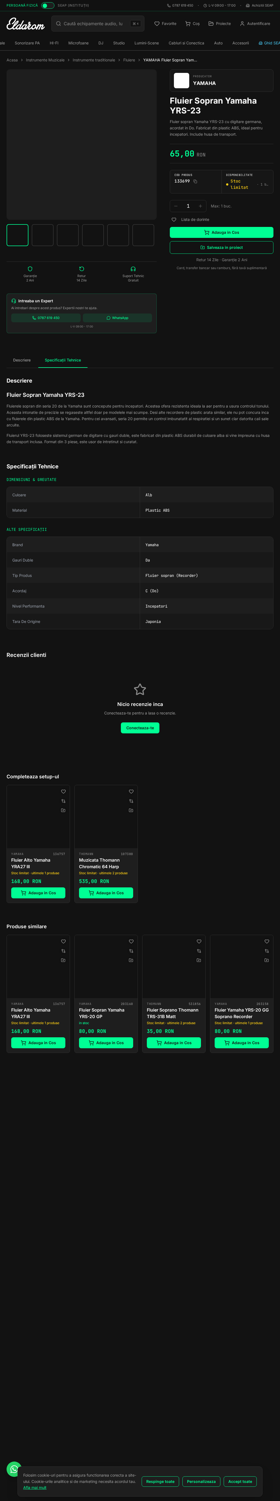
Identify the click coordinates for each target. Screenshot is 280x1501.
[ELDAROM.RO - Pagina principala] (26, 24)
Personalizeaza (201, 1481)
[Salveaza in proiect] (63, 810)
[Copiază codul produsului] (195, 181)
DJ (100, 43)
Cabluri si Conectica (186, 43)
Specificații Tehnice (63, 360)
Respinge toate (160, 1481)
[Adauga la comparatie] (63, 801)
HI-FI (54, 43)
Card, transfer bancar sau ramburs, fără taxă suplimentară (222, 268)
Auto (218, 43)
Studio (119, 43)
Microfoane (78, 43)
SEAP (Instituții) (73, 5)
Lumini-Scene (147, 43)
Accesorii (240, 43)
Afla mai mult (34, 1487)
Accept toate (240, 1481)
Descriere (22, 360)
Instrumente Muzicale (45, 60)
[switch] (47, 5)
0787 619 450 (182, 5)
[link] (38, 844)
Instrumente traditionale (94, 60)
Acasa (12, 60)
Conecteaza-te (140, 727)
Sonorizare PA (27, 43)
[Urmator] (273, 995)
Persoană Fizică (22, 5)
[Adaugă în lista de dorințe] (174, 219)
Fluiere (129, 60)
